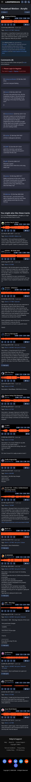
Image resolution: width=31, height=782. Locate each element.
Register (16, 71)
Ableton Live (18, 236)
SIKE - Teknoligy (10, 603)
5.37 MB (11, 723)
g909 (6, 161)
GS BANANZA (9, 555)
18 (28, 397)
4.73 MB (11, 386)
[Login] (22, 2)
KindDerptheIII (10, 557)
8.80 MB (11, 473)
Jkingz (7, 397)
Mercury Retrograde (11, 334)
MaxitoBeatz (9, 374)
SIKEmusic (9, 604)
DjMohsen (8, 194)
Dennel (7, 92)
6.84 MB (11, 347)
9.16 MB (11, 264)
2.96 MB (11, 666)
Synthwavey (8, 652)
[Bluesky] (15, 761)
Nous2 (8, 427)
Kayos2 (8, 335)
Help (5, 742)
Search (27, 12)
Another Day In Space (12, 222)
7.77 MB (11, 301)
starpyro (8, 711)
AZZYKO (8, 252)
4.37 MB (11, 30)
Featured (17, 30)
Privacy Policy (21, 748)
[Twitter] (21, 761)
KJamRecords (9, 461)
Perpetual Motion (10, 16)
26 (28, 252)
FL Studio (23, 347)
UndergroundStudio (10, 79)
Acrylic (8, 18)
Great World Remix (11, 709)
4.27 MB (11, 409)
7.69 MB (11, 505)
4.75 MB (11, 694)
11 (28, 493)
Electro (7, 30)
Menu (4, 12)
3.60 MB (11, 617)
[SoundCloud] (26, 761)
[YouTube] (10, 761)
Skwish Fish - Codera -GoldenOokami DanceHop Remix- (16, 489)
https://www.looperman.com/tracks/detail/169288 (15, 522)
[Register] (25, 2)
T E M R (7, 425)
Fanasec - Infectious (11, 288)
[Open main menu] (2, 2)
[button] (28, 2)
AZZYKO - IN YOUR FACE (12, 250)
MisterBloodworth (11, 491)
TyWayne (8, 654)
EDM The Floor (9, 372)
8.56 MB (11, 236)
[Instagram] (16, 765)
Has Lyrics (17, 347)
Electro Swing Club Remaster (14, 395)
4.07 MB (11, 569)
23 (28, 604)
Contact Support (20, 742)
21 (28, 224)
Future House (9, 681)
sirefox (8, 224)
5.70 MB (11, 440)
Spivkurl (7, 176)
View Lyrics (5, 365)
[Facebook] (5, 761)
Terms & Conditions (10, 748)
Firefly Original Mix (11, 459)
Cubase (23, 542)
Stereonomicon (9, 114)
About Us (11, 742)
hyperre (8, 289)
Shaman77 (9, 530)
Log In (10, 71)
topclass (7, 135)
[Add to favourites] (11, 24)
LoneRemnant (10, 682)
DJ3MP (7, 147)
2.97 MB (11, 542)
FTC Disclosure (20, 750)
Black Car (8, 528)
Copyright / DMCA (15, 744)
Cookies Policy (10, 750)
